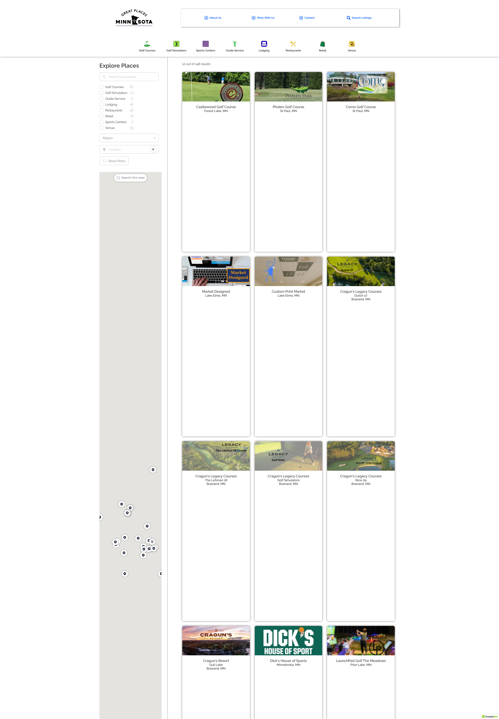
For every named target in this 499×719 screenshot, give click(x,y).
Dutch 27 (361, 295)
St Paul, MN (288, 111)
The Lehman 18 (216, 480)
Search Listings (362, 17)
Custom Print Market (288, 292)
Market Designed (216, 292)
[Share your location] (153, 149)
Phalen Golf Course (288, 107)
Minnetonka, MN (288, 665)
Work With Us (265, 17)
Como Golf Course (361, 107)
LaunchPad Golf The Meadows (361, 661)
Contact (309, 17)
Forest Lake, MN (216, 111)
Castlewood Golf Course (216, 107)
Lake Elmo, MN (216, 295)
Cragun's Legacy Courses (361, 292)
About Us (215, 17)
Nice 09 (361, 480)
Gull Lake (216, 665)
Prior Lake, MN (361, 665)
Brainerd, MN (360, 299)
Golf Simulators (288, 480)
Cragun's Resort (216, 661)
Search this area (133, 177)
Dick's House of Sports (288, 661)
